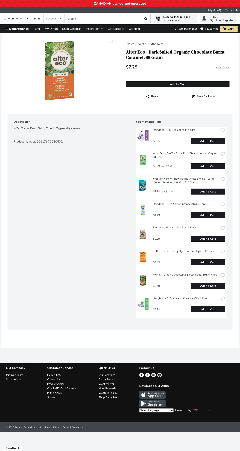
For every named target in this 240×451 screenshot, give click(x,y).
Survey (51, 397)
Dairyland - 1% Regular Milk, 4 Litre (174, 130)
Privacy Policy (52, 427)
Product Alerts (55, 384)
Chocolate (157, 43)
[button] (192, 17)
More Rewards (107, 388)
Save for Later (206, 96)
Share (154, 96)
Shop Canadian (71, 29)
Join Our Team (14, 375)
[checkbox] (111, 42)
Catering (134, 29)
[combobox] (53, 18)
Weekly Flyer (106, 384)
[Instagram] (153, 376)
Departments (19, 29)
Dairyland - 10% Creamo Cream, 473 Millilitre (180, 298)
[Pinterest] (159, 376)
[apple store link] (152, 398)
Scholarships (13, 379)
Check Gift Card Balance (61, 388)
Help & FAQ (214, 10)
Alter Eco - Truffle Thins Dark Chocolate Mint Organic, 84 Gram (186, 155)
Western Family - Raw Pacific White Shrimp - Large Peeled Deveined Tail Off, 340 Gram (184, 180)
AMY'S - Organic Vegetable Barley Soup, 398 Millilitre (185, 274)
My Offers (51, 29)
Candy (142, 43)
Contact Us (231, 10)
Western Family (108, 393)
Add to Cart (178, 84)
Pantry (130, 43)
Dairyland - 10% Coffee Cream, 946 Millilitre (179, 204)
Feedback (13, 448)
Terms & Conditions (73, 427)
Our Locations (107, 375)
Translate (205, 410)
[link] (185, 28)
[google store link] (152, 406)
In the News (54, 393)
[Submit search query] (146, 19)
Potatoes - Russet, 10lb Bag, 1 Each (174, 227)
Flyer (36, 29)
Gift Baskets (116, 29)
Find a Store (106, 379)
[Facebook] (141, 376)
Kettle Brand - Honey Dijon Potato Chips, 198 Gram (183, 251)
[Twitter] (147, 376)
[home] (23, 19)
